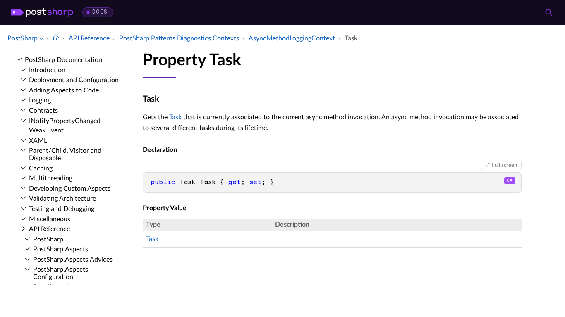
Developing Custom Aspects (69, 188)
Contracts (43, 110)
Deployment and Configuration (74, 80)
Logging (40, 100)
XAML (38, 140)
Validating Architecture (62, 198)
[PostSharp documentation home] (56, 38)
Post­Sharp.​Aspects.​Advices (73, 259)
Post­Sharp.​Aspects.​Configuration (61, 273)
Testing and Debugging (61, 209)
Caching (41, 168)
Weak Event (46, 130)
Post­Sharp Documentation (63, 60)
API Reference (49, 229)
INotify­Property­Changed (65, 121)
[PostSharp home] (42, 12)
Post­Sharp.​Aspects (60, 249)
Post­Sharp (48, 239)
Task (175, 117)
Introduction (47, 70)
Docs (100, 12)
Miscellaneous (49, 219)
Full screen (504, 165)
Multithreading (50, 178)
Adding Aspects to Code (64, 90)
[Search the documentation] (548, 12)
